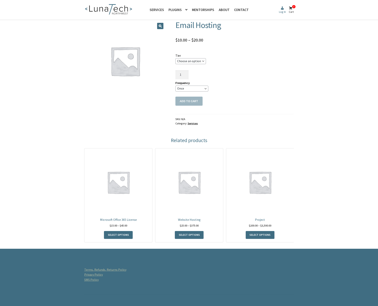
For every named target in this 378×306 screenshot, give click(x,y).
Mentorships (203, 9)
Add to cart (189, 101)
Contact (241, 9)
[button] (160, 26)
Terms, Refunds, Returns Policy (105, 270)
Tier (178, 55)
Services (157, 9)
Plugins (175, 9)
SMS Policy (91, 280)
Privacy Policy (93, 274)
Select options (118, 235)
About (224, 9)
